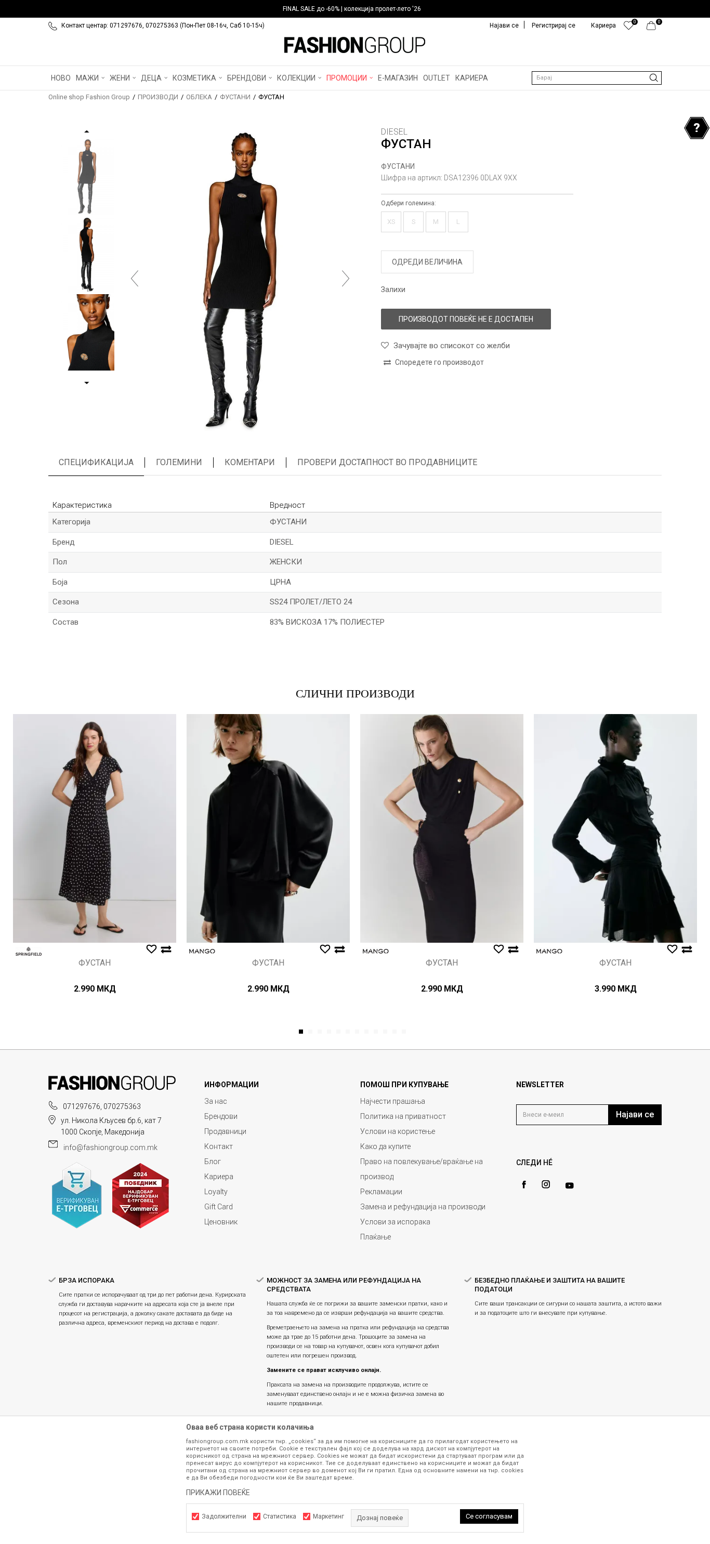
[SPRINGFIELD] (29, 951)
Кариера (218, 1176)
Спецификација (96, 462)
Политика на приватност (403, 1116)
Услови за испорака (395, 1222)
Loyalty (216, 1191)
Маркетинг (328, 1516)
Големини (179, 462)
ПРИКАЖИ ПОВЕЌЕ (218, 1492)
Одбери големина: (408, 203)
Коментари (250, 462)
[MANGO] (202, 951)
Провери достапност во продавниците (387, 462)
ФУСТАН (94, 963)
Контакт (218, 1146)
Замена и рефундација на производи (422, 1207)
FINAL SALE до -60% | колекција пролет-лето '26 (352, 8)
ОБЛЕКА (199, 97)
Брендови (221, 1116)
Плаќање (375, 1237)
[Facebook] (524, 1185)
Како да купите (385, 1146)
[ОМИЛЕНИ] (629, 28)
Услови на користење (397, 1131)
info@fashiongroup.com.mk (110, 1147)
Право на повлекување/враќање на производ (421, 1169)
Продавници (225, 1131)
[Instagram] (546, 1184)
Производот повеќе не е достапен (466, 319)
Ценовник (221, 1222)
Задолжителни (224, 1516)
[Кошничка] (654, 28)
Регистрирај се (553, 25)
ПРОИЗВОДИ (158, 97)
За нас (215, 1101)
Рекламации (381, 1191)
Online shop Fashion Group (89, 97)
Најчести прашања (392, 1101)
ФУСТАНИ (235, 97)
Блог (212, 1161)
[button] (597, 78)
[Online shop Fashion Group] (355, 45)
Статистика (279, 1516)
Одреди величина (427, 262)
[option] (355, 9)
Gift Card (218, 1207)
